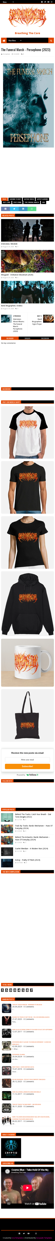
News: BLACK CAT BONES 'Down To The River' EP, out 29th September (32, 1029)
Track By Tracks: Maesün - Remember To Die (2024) (27, 1004)
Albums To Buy (15, 199)
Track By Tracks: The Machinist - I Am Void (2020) (26, 1104)
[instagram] (51, 2)
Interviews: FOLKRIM (18, 1054)
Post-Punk (17, 202)
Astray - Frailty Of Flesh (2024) (27, 860)
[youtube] (48, 2)
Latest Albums (42, 199)
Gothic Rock (29, 199)
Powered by (21, 775)
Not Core (6, 202)
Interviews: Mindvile (9, 244)
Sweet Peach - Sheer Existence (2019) (23, 1067)
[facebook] (42, 2)
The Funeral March (32, 202)
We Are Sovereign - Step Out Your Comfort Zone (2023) (28, 1079)
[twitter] (45, 2)
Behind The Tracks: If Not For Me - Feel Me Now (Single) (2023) (30, 1017)
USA (43, 202)
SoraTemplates (17, 1238)
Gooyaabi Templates (44, 1238)
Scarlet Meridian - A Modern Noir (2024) (31, 848)
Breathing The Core (27, 33)
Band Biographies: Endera (11, 306)
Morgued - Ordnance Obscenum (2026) (17, 275)
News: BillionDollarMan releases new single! (26, 1092)
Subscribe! (27, 766)
